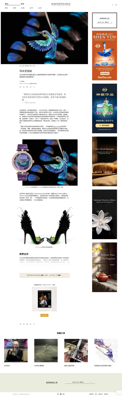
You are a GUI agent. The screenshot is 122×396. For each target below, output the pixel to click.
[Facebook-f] (58, 394)
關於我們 (100, 394)
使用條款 (106, 394)
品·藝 (22, 8)
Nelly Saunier (57, 126)
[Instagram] (63, 394)
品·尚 (31, 8)
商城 (22, 4)
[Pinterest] (61, 394)
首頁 (6, 8)
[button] (44, 315)
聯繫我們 (92, 394)
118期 (33, 65)
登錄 (59, 275)
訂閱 (14, 8)
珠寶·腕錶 (27, 65)
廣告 (96, 394)
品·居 (40, 8)
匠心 (20, 65)
